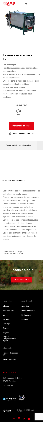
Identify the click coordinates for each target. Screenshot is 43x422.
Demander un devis (21, 126)
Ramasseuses (8, 310)
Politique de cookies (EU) (10, 354)
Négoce (6, 333)
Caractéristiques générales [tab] (18, 145)
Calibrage (6, 324)
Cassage (6, 328)
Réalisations (26, 315)
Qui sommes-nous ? (29, 310)
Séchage (6, 319)
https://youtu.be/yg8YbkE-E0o (12, 180)
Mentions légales (9, 359)
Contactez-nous (21, 279)
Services (25, 319)
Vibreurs (6, 306)
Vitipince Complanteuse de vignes (9, 339)
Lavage (5, 315)
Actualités (25, 306)
